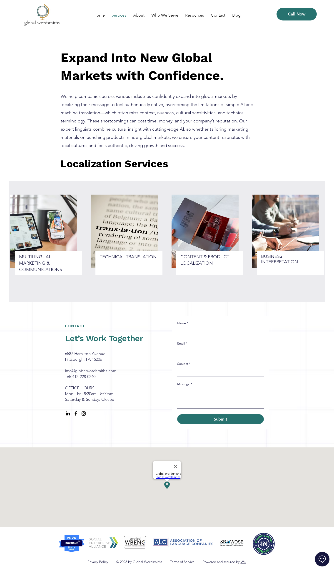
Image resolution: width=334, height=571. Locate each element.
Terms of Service (182, 562)
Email (182, 343)
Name (182, 323)
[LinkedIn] (68, 413)
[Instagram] (84, 413)
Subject (183, 364)
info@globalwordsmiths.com (90, 370)
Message (184, 384)
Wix (243, 562)
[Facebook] (76, 413)
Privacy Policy (98, 562)
